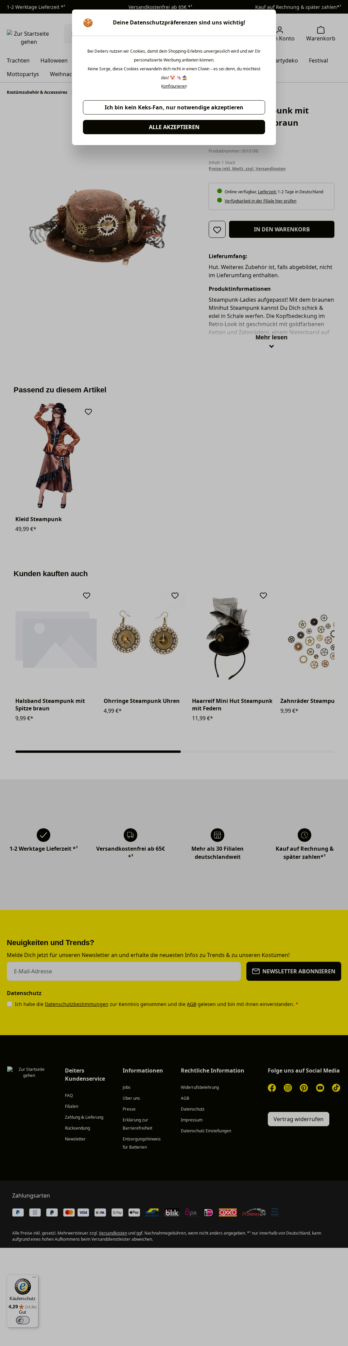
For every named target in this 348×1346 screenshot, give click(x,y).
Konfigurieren (174, 86)
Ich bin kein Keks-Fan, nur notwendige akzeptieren (174, 107)
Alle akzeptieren (174, 127)
